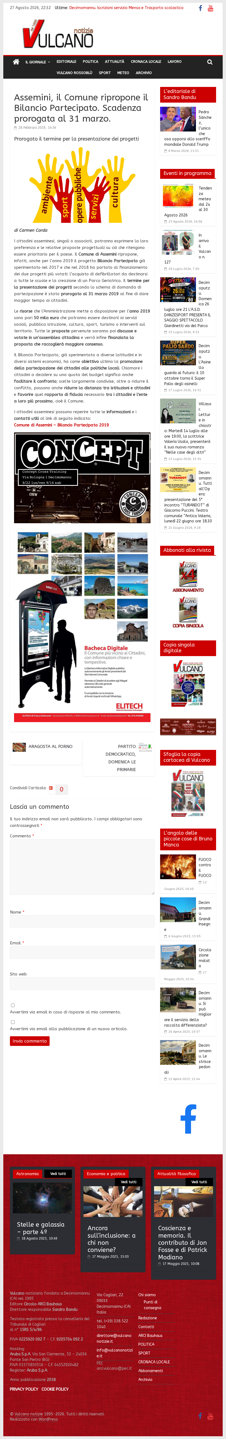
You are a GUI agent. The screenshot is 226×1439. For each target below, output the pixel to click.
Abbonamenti (150, 1371)
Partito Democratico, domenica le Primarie (121, 758)
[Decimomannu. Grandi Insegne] (178, 900)
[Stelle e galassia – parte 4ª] (42, 1185)
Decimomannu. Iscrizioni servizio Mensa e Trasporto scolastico (126, 8)
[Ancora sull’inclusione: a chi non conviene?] (113, 1188)
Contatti (146, 1327)
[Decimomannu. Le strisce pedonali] (178, 1043)
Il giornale (36, 62)
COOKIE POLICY (55, 1389)
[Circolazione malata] (178, 947)
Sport (105, 73)
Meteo (123, 73)
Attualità (114, 61)
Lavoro (175, 61)
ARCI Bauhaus (150, 1335)
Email (17, 943)
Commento (22, 836)
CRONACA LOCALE (154, 1362)
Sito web (18, 974)
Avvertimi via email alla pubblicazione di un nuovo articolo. (69, 1028)
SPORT (144, 1353)
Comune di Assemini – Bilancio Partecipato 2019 (61, 425)
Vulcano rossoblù (74, 73)
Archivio (144, 73)
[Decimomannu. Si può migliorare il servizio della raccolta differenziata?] (178, 990)
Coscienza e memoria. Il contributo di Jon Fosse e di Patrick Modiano (182, 1243)
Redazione (147, 1318)
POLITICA (146, 1344)
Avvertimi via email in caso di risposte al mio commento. (65, 1012)
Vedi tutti (58, 1174)
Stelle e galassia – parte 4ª (40, 1228)
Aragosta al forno (50, 746)
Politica (90, 61)
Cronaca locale (146, 61)
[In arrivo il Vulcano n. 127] (178, 233)
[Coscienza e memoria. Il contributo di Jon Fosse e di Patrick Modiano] (183, 1188)
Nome (17, 912)
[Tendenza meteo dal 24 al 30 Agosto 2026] (178, 186)
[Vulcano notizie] (16, 62)
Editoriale (66, 61)
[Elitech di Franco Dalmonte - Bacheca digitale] (82, 532)
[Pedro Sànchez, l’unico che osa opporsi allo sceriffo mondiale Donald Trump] (178, 110)
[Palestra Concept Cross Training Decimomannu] (82, 435)
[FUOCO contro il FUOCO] (178, 857)
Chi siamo (147, 1295)
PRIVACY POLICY (24, 1389)
